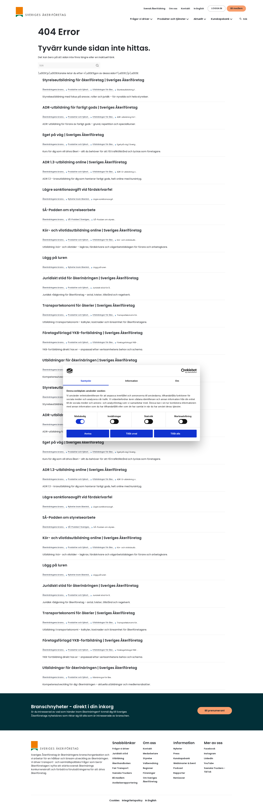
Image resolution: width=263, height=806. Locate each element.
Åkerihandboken (121, 763)
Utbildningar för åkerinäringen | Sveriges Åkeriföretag (89, 360)
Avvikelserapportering (124, 782)
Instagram (210, 753)
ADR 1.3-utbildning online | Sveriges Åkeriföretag (84, 162)
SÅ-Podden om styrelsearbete (68, 210)
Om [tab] (177, 380)
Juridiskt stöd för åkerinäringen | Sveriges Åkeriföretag (90, 278)
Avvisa (87, 433)
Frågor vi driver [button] (139, 19)
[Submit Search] (97, 65)
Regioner (148, 768)
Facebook (209, 748)
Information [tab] (131, 380)
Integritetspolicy (132, 800)
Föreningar (149, 773)
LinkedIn (208, 758)
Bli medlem (236, 8)
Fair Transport (120, 768)
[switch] (114, 421)
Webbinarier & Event (184, 763)
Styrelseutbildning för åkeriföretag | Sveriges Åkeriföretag (93, 80)
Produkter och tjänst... (78, 89)
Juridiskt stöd (120, 753)
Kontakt (185, 8)
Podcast (178, 768)
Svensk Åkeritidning (154, 8)
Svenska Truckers (122, 773)
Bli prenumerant (215, 710)
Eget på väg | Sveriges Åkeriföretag (73, 134)
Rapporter (179, 773)
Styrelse (147, 758)
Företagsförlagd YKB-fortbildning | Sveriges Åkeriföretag (92, 333)
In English (199, 8)
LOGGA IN (216, 8)
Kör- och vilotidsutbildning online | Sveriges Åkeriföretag (92, 230)
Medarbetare (150, 753)
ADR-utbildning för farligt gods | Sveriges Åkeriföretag (90, 107)
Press (176, 753)
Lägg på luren (54, 257)
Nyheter (177, 748)
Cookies (114, 800)
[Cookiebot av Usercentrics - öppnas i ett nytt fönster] (183, 371)
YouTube (209, 763)
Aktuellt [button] (198, 19)
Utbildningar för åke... (103, 89)
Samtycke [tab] (86, 380)
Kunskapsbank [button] (220, 19)
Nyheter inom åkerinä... (79, 199)
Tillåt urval (131, 433)
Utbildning (118, 758)
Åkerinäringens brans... (53, 89)
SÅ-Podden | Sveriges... (79, 219)
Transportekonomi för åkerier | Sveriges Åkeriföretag (88, 305)
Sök (245, 19)
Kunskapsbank (181, 758)
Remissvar (179, 777)
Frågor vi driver (120, 748)
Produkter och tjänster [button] (171, 19)
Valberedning (150, 763)
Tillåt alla (175, 433)
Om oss (173, 8)
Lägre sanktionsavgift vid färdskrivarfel (77, 189)
